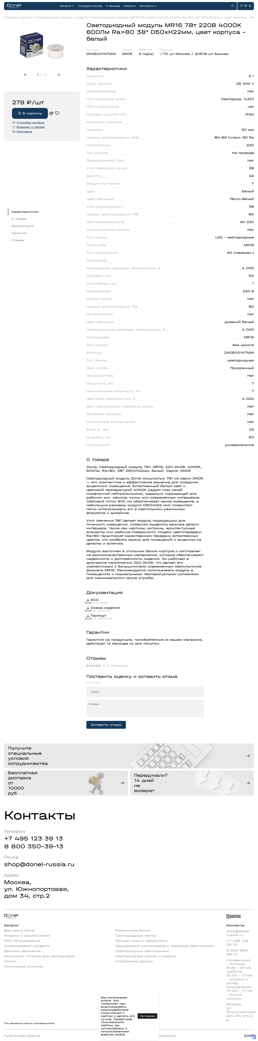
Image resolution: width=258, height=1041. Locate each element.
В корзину (31, 113)
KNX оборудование (22, 941)
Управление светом (134, 961)
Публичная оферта (22, 1036)
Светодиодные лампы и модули (145, 956)
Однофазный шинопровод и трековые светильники (164, 946)
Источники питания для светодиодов (39, 956)
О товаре (19, 218)
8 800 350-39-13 (33, 846)
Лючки (10, 961)
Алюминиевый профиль (27, 946)
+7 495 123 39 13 (33, 838)
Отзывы (17, 240)
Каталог (65, 6)
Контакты (146, 6)
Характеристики (25, 211)
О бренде (113, 6)
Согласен (147, 1016)
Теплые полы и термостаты (141, 941)
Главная (11, 17)
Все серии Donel (19, 930)
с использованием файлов (115, 1031)
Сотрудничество (90, 6)
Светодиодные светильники (142, 951)
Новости (130, 6)
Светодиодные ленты (135, 935)
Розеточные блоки (132, 930)
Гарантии (19, 233)
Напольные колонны (23, 966)
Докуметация (22, 226)
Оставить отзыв (106, 725)
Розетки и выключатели (27, 935)
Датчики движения (22, 951)
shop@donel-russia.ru (39, 864)
